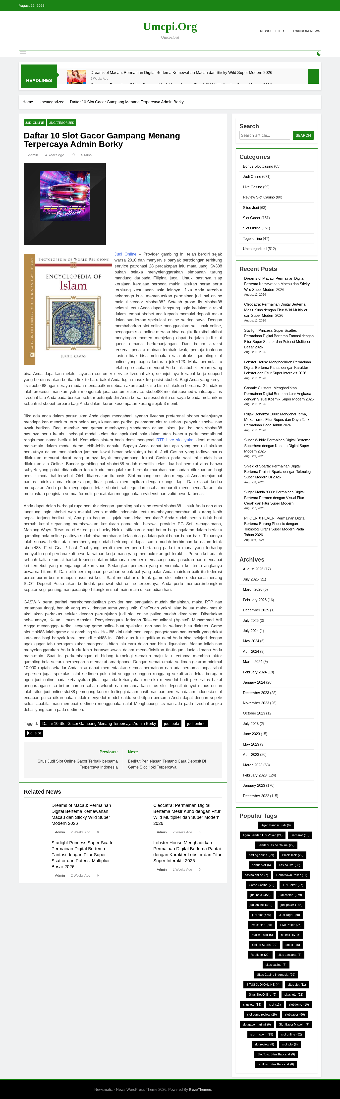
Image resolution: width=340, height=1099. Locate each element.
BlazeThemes (200, 1090)
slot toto (290, 1044)
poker (292, 945)
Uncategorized (61, 123)
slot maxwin (261, 1034)
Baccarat (300, 835)
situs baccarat (289, 955)
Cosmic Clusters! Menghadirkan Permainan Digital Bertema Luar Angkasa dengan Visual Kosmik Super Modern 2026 (279, 393)
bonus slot (261, 865)
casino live (289, 865)
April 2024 (251, 651)
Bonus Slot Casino (258, 166)
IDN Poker (293, 885)
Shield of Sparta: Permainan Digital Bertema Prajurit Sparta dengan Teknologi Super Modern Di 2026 (277, 471)
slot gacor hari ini (257, 1024)
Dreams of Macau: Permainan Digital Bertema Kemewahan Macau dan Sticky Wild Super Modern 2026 (181, 72)
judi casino (290, 895)
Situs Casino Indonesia (276, 974)
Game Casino (261, 885)
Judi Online (34, 123)
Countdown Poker (291, 875)
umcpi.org (170, 26)
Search (303, 135)
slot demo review (262, 1014)
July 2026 (251, 579)
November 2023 (256, 703)
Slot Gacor (251, 218)
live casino (261, 925)
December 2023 (256, 693)
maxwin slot (262, 935)
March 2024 (252, 661)
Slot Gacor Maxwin (294, 1024)
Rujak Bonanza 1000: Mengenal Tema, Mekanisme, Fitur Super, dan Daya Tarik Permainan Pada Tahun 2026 (276, 419)
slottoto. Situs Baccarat (276, 1064)
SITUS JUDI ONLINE (263, 984)
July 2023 (251, 723)
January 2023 (254, 785)
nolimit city (290, 935)
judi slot (34, 733)
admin (33, 155)
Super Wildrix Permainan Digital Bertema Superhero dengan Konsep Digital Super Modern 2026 (277, 445)
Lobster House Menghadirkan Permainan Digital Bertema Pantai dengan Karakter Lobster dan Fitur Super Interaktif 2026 (277, 367)
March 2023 (252, 765)
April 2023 (251, 754)
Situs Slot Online (262, 994)
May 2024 (251, 641)
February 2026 (255, 600)
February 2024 (255, 672)
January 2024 (254, 682)
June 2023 (251, 734)
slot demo (299, 1004)
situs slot (297, 984)
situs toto (293, 994)
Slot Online (252, 228)
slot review (264, 1044)
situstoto (252, 1004)
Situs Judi (251, 207)
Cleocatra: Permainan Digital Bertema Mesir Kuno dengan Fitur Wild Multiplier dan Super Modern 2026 (275, 310)
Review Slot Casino (259, 197)
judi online (196, 723)
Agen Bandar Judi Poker (263, 835)
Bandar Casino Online (276, 845)
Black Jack (292, 855)
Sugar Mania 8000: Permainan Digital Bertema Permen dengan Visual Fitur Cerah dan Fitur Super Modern (274, 497)
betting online (261, 855)
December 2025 (256, 610)
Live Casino (252, 187)
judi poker (291, 905)
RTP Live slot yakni (175, 440)
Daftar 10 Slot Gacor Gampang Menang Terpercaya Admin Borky (99, 723)
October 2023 (254, 713)
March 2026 (252, 589)
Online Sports (264, 945)
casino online (256, 875)
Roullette (260, 955)
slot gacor (295, 1014)
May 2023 (251, 744)
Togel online (252, 238)
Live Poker (290, 925)
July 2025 (251, 620)
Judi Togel (289, 915)
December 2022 (256, 796)
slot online (291, 1034)
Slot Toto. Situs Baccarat (276, 1054)
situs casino (276, 965)
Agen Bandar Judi (276, 825)
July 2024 (251, 631)
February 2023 (255, 775)
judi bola (171, 723)
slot (275, 1004)
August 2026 (253, 569)
